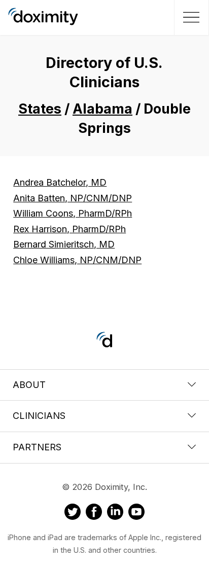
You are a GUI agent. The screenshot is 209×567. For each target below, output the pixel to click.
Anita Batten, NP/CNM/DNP (72, 198)
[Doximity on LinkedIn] (115, 513)
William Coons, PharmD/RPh (72, 213)
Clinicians (39, 415)
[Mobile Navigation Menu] (190, 17)
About (29, 384)
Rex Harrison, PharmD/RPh (69, 229)
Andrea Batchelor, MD (60, 182)
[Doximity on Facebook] (94, 513)
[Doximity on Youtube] (136, 513)
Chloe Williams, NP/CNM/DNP (77, 260)
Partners (37, 447)
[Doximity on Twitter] (72, 513)
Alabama (102, 108)
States (39, 108)
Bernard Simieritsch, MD (64, 244)
